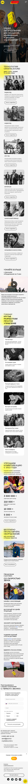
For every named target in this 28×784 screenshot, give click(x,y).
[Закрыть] (26, 754)
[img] (12, 779)
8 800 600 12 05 (8, 736)
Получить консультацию (14, 724)
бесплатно (9, 638)
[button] (10, 564)
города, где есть (11, 640)
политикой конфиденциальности (11, 720)
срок (17, 626)
